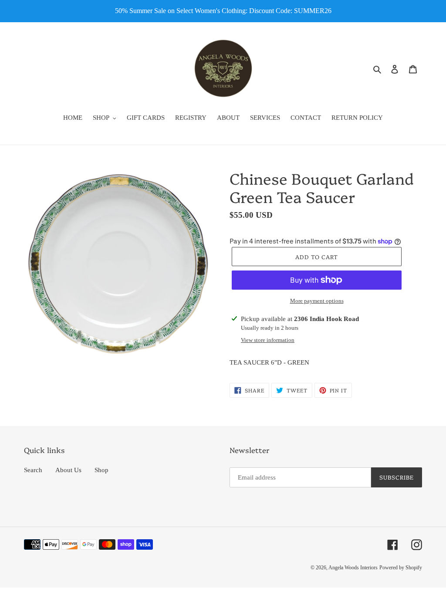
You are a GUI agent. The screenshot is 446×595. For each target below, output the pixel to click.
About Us (68, 470)
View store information (267, 340)
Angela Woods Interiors (353, 568)
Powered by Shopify (400, 568)
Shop (101, 470)
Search (33, 470)
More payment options (317, 301)
